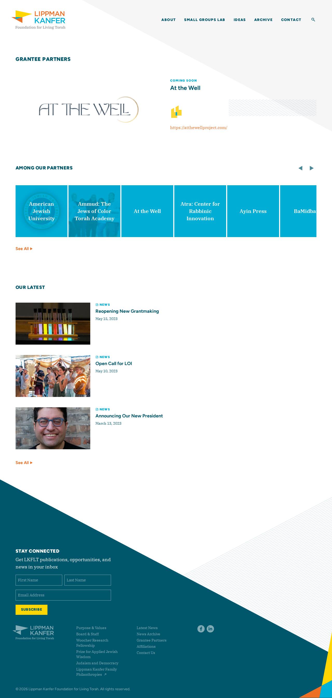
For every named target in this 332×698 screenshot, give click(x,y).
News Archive (148, 634)
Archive (263, 20)
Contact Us (146, 652)
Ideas (240, 20)
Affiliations (146, 646)
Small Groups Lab (204, 20)
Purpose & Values (91, 627)
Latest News (147, 627)
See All (23, 248)
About (168, 20)
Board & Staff (87, 634)
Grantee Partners (43, 59)
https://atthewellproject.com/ (198, 127)
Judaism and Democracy (97, 663)
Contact (291, 20)
